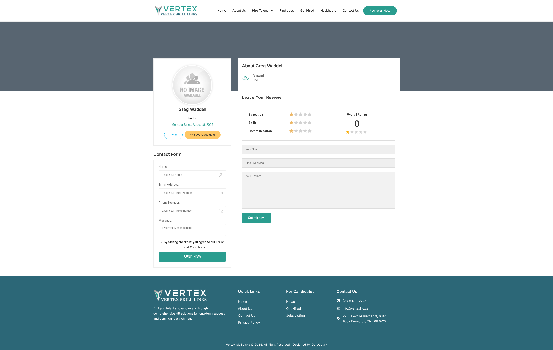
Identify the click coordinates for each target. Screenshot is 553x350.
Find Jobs (287, 10)
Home (221, 10)
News (290, 302)
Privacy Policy (249, 322)
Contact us (246, 315)
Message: (165, 220)
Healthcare (328, 10)
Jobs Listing (295, 315)
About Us (239, 10)
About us (245, 308)
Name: (163, 166)
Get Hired (307, 10)
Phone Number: (169, 202)
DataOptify (319, 344)
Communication (260, 131)
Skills (253, 122)
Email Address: (169, 184)
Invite (173, 134)
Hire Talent (260, 10)
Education (256, 114)
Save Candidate (204, 134)
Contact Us (351, 10)
